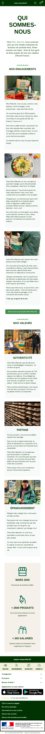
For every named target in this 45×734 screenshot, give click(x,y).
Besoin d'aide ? (8, 682)
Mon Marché (18, 42)
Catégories (6, 674)
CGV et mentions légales (11, 703)
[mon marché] (22, 3)
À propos (5, 678)
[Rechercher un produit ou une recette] (35, 3)
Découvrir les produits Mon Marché (22, 311)
